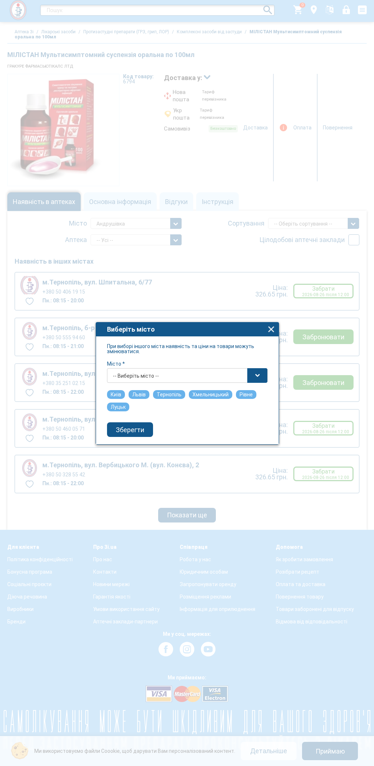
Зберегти (130, 430)
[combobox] (187, 375)
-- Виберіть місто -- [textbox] (136, 376)
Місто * (116, 364)
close (271, 329)
